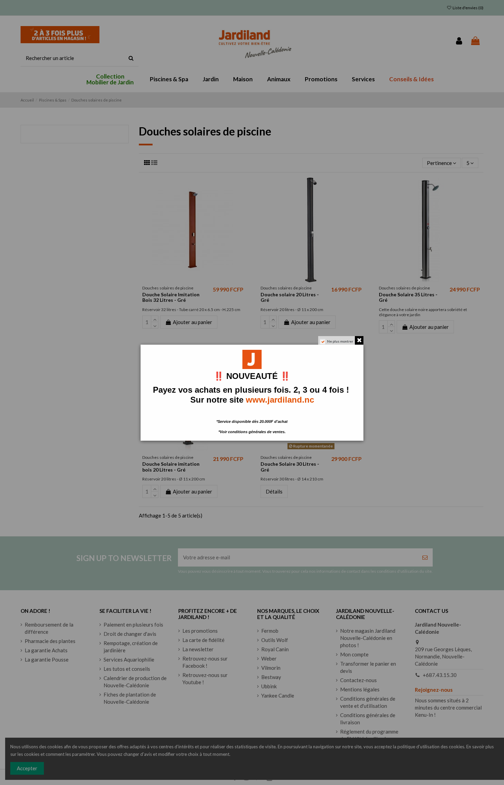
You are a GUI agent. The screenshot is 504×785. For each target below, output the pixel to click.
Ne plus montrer (340, 341)
